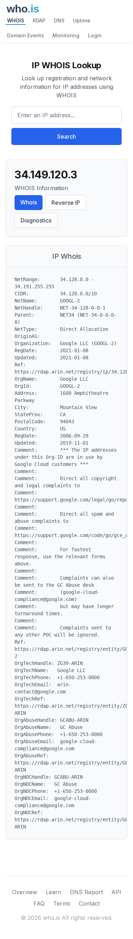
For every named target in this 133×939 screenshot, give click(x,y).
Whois (28, 202)
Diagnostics (36, 220)
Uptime (81, 20)
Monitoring (65, 35)
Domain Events (25, 35)
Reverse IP (65, 202)
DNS (59, 20)
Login (95, 35)
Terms (61, 903)
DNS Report (86, 892)
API (116, 892)
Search (66, 136)
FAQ (39, 903)
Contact (89, 903)
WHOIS (15, 20)
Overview (24, 892)
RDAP (39, 20)
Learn (53, 892)
